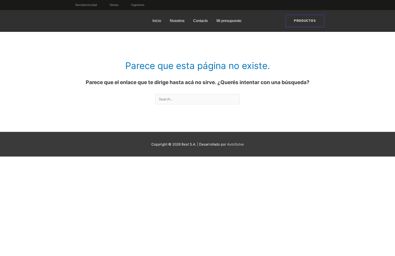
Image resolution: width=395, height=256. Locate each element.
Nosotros (177, 21)
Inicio (156, 21)
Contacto (200, 21)
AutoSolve (235, 144)
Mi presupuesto (228, 21)
